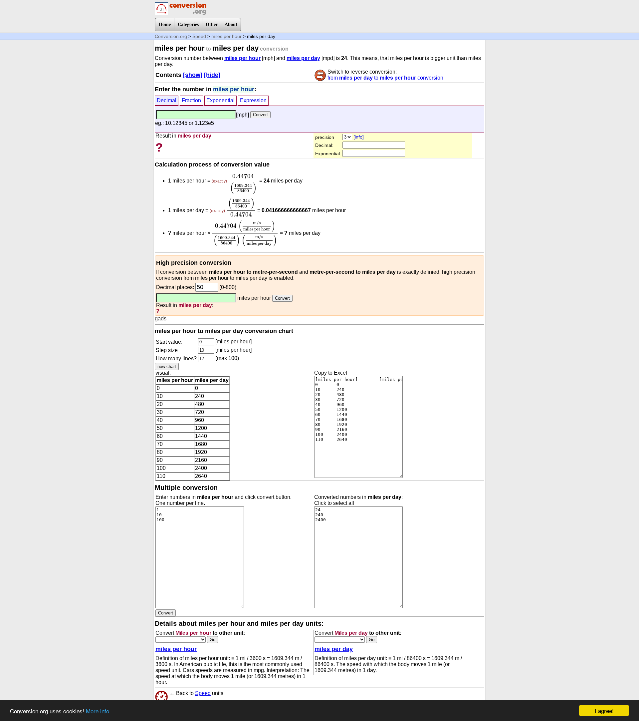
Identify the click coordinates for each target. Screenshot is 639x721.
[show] (192, 75)
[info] (358, 137)
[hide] (212, 75)
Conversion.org (171, 36)
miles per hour (226, 36)
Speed (199, 36)
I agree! (604, 710)
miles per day (303, 58)
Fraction (191, 100)
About (231, 24)
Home (165, 24)
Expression (253, 100)
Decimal (166, 100)
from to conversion (385, 78)
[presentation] (243, 184)
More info (97, 711)
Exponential (220, 100)
